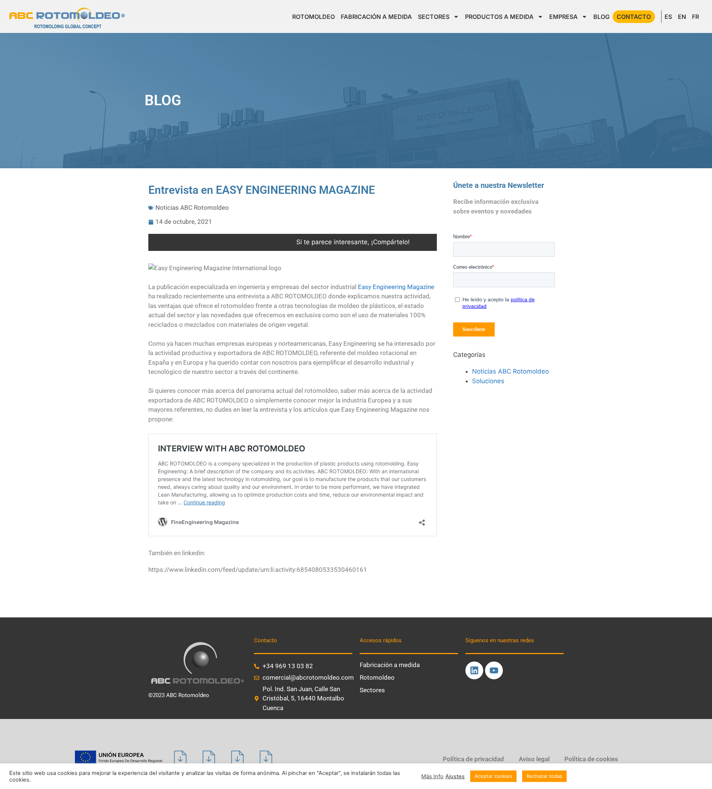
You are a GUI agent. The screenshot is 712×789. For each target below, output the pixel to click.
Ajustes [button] (455, 776)
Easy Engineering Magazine (396, 287)
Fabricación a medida (390, 665)
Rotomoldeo (313, 16)
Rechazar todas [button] (544, 776)
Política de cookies (591, 759)
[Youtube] (494, 670)
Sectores (433, 16)
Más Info (432, 776)
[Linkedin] (474, 670)
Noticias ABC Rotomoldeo (192, 207)
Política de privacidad (473, 759)
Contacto (634, 16)
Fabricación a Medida (376, 16)
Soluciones (488, 381)
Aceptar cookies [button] (493, 776)
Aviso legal (534, 759)
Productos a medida (499, 16)
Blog (601, 16)
